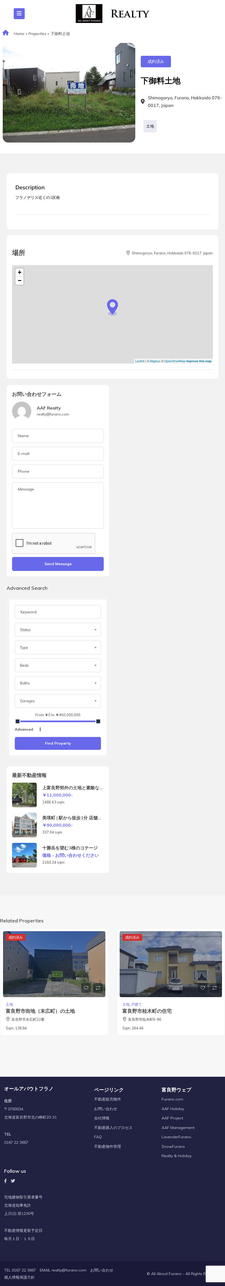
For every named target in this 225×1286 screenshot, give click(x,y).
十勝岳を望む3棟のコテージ (70, 847)
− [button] (19, 280)
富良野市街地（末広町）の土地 (40, 1011)
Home (19, 33)
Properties (37, 33)
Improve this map (199, 361)
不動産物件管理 (107, 1146)
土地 (150, 126)
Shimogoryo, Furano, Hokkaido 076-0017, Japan (172, 253)
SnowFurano (173, 1146)
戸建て (136, 1004)
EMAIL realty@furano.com (63, 1270)
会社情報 (101, 1118)
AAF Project (172, 1118)
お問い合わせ (105, 1108)
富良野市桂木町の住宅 (147, 1011)
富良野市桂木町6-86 (144, 1019)
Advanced (24, 729)
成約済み (156, 61)
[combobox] (58, 630)
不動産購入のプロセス (113, 1127)
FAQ (98, 1136)
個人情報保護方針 (19, 1277)
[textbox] (58, 629)
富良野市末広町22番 (28, 1019)
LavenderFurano (176, 1136)
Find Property (58, 743)
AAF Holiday (173, 1108)
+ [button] (19, 272)
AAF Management (178, 1127)
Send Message (58, 563)
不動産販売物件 (107, 1099)
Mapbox (155, 361)
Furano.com (172, 1099)
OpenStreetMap (174, 361)
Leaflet (139, 361)
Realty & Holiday (177, 1155)
